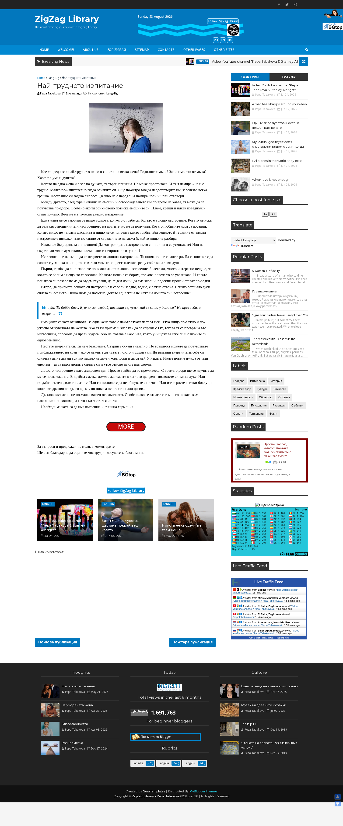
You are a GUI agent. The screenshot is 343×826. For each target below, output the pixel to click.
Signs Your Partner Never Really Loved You (280, 315)
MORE (126, 426)
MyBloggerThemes (203, 791)
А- (265, 214)
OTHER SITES (224, 50)
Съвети (238, 413)
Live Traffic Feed (269, 582)
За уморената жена (77, 705)
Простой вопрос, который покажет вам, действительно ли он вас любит (277, 450)
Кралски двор (242, 389)
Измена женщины (264, 291)
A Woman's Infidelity (266, 271)
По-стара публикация (192, 642)
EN (223, 40)
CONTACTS (166, 50)
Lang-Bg (187, 61)
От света (284, 397)
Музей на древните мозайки (263, 705)
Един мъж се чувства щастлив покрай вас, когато (120, 525)
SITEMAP (142, 50)
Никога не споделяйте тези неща (182, 527)
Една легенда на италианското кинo (269, 686)
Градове (238, 381)
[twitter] (287, 4)
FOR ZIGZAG (116, 50)
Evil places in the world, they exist (277, 161)
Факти (273, 413)
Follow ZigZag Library (126, 490)
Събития (297, 405)
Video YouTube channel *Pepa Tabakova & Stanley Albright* (244, 61)
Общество (266, 397)
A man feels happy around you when (279, 104)
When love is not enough (271, 179)
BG (230, 40)
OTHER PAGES (194, 50)
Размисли (279, 405)
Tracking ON (282, 637)
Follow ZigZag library (223, 21)
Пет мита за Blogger (156, 737)
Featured (289, 76)
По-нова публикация (57, 642)
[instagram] (295, 4)
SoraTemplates (154, 791)
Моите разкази (243, 397)
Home (44, 50)
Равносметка (72, 743)
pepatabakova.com (244, 617)
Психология (96, 93)
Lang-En (164, 763)
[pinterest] (303, 4)
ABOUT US (90, 50)
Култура (262, 389)
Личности (279, 389)
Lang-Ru (243, 447)
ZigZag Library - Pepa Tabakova (156, 796)
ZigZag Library (67, 19)
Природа (239, 405)
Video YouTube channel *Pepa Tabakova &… (259, 600)
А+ (273, 214)
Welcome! (66, 50)
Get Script (254, 637)
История (276, 381)
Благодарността (75, 724)
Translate (246, 246)
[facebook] (278, 4)
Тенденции (256, 413)
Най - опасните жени (78, 686)
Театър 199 (249, 724)
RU (216, 40)
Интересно (257, 381)
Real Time (267, 637)
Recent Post (250, 76)
